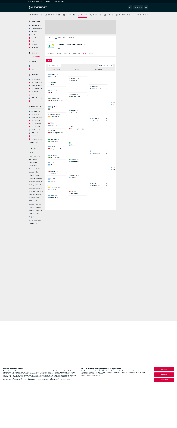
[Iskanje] (130, 7)
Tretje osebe (66, 379)
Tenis (51, 38)
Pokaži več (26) (33, 142)
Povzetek (50, 54)
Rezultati (67, 54)
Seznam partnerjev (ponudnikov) (90, 375)
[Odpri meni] (146, 7)
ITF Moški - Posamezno (66, 38)
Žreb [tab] (49, 60)
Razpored (76, 54)
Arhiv (91, 54)
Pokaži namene (164, 379)
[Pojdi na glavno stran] (43, 7)
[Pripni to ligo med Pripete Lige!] (85, 44)
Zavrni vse (164, 374)
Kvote (59, 54)
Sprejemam (164, 369)
